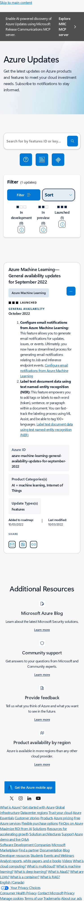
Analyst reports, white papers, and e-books (30, 860)
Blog (66, 850)
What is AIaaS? (58, 871)
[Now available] (62, 224)
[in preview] (43, 229)
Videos (67, 860)
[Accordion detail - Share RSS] (22, 544)
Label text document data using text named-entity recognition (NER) (46, 429)
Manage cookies (12, 898)
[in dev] (21, 229)
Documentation (51, 850)
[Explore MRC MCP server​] (58, 159)
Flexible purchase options (40, 823)
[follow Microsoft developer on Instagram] (20, 798)
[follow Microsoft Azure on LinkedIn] (29, 798)
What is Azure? (11, 807)
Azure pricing (63, 817)
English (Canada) (12, 882)
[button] (26, 159)
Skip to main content (16, 2)
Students (36, 855)
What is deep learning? (30, 871)
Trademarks (51, 898)
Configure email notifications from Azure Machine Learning (44, 370)
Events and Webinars (59, 855)
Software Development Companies (25, 844)
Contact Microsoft (50, 893)
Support (67, 834)
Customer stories (27, 817)
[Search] (72, 141)
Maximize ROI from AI (16, 828)
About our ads (71, 898)
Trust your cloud (60, 812)
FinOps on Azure (71, 823)
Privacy (69, 893)
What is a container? (24, 876)
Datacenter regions (34, 812)
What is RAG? (50, 876)
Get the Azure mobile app (33, 787)
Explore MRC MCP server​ (65, 26)
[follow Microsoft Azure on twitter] (11, 798)
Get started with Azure (38, 807)
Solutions (39, 828)
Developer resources (15, 855)
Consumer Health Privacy (18, 893)
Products (46, 817)
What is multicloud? (41, 866)
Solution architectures (45, 834)
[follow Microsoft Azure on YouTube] (38, 798)
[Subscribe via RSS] (42, 159)
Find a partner (29, 850)
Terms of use (33, 898)
